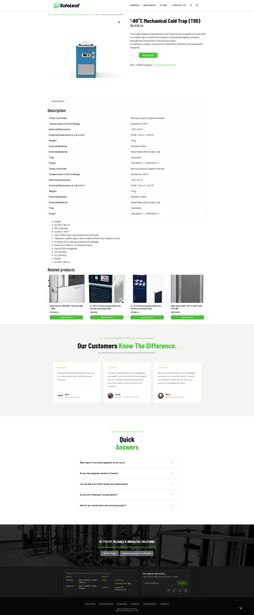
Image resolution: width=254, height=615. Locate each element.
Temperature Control (85, 14)
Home (50, 14)
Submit (182, 583)
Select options (66, 317)
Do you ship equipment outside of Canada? (99, 473)
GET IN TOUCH (109, 553)
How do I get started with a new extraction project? (103, 505)
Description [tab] (58, 101)
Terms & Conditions (106, 604)
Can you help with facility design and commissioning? (104, 483)
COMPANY (134, 5)
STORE (163, 5)
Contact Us (165, 604)
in (186, 590)
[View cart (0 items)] (190, 5)
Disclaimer (135, 604)
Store (56, 14)
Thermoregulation (67, 14)
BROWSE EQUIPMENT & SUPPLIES (137, 553)
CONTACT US (179, 5)
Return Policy (90, 604)
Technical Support (149, 604)
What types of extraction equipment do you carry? (102, 462)
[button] (119, 22)
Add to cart (148, 55)
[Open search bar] (197, 5)
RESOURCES (149, 5)
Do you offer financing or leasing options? (99, 494)
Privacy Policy (122, 604)
